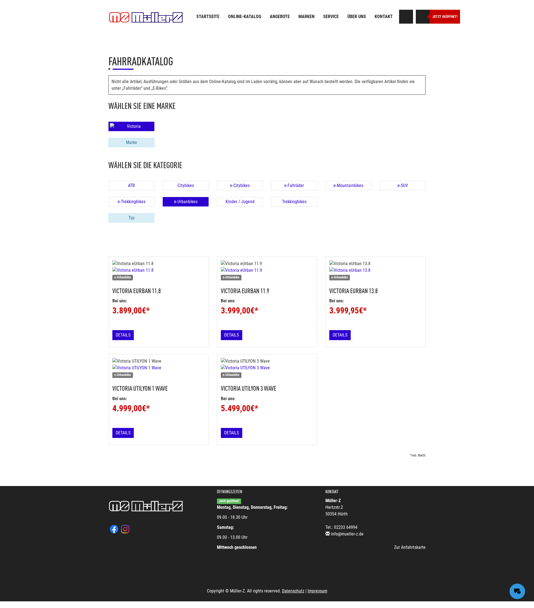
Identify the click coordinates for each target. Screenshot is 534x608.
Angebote (280, 16)
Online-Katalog (244, 16)
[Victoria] (131, 126)
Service (331, 16)
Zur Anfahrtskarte (410, 547)
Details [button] (123, 335)
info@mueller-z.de (347, 534)
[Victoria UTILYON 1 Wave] (158, 368)
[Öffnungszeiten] (423, 17)
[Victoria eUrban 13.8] (375, 270)
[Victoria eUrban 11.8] (158, 270)
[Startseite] (146, 17)
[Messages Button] (517, 591)
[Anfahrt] (406, 17)
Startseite (207, 16)
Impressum (317, 591)
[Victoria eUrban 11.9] (267, 270)
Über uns (356, 16)
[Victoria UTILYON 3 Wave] (267, 368)
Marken (306, 16)
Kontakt (384, 16)
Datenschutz (293, 591)
